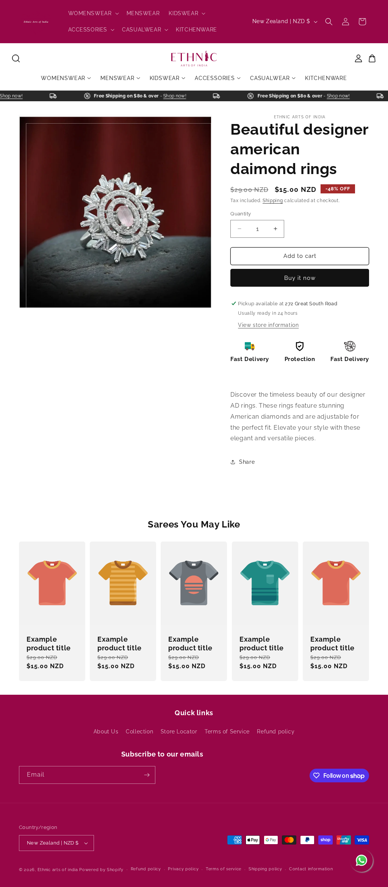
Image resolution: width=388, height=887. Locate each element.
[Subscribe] (146, 775)
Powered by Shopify (101, 869)
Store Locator (179, 731)
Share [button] (247, 462)
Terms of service (223, 869)
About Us (106, 731)
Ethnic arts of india (58, 869)
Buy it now (300, 278)
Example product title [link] (49, 643)
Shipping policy (265, 869)
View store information (268, 325)
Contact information (311, 869)
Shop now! (15, 96)
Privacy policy (183, 869)
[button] (93, 13)
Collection (139, 731)
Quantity (240, 214)
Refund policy (275, 731)
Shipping (273, 200)
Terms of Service (227, 731)
